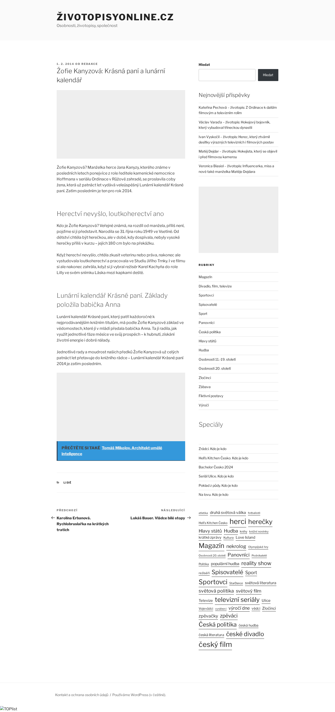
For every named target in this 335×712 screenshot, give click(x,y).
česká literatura (211, 635)
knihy (243, 531)
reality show (256, 563)
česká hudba (248, 625)
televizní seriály (237, 599)
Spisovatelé (208, 304)
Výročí (204, 405)
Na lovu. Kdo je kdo (213, 494)
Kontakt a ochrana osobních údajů (81, 695)
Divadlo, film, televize (215, 286)
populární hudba (225, 563)
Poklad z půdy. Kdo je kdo (218, 485)
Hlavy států (207, 341)
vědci (256, 608)
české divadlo (245, 634)
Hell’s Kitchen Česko (213, 523)
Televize (206, 600)
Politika (204, 564)
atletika (203, 513)
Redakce (89, 64)
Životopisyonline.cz (115, 17)
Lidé (68, 482)
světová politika (216, 591)
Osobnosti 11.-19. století (217, 359)
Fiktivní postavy (211, 396)
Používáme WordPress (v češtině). (139, 695)
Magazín (205, 277)
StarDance (236, 583)
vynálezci (221, 608)
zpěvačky (208, 615)
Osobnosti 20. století (215, 368)
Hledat (204, 64)
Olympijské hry (258, 547)
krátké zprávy (210, 537)
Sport (203, 313)
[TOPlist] (8, 709)
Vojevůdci (206, 608)
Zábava (205, 387)
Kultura (228, 537)
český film (215, 644)
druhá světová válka (228, 512)
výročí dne (239, 608)
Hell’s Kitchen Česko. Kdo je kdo (223, 458)
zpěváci (229, 616)
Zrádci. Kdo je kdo (212, 449)
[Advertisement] (121, 124)
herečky (260, 522)
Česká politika (210, 332)
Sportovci (206, 295)
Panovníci (206, 322)
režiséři (204, 573)
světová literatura (260, 583)
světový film (248, 590)
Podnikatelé (259, 555)
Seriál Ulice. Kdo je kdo (216, 476)
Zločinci (205, 378)
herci (238, 521)
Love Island (245, 537)
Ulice (266, 600)
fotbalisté (254, 513)
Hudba (204, 350)
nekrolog (236, 546)
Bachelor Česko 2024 (216, 467)
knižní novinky (259, 531)
